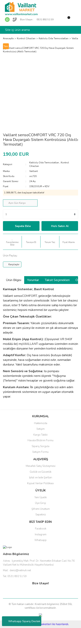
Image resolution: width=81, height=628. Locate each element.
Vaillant (33, 171)
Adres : (39, 563)
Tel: (15, 576)
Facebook (40, 528)
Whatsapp (40, 540)
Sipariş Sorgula (40, 446)
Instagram (40, 534)
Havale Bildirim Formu (40, 440)
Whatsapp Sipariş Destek (24, 621)
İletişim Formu (40, 452)
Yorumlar (33, 280)
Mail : (17, 570)
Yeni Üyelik (40, 497)
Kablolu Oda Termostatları (44, 162)
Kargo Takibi (40, 435)
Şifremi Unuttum (40, 509)
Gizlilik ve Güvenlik (40, 472)
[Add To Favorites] (12, 242)
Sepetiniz (40, 514)
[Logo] (21, 8)
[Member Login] (59, 19)
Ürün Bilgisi (13, 280)
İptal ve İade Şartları (40, 477)
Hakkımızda (40, 423)
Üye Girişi (40, 503)
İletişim (41, 429)
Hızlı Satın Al (60, 226)
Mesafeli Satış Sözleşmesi (40, 466)
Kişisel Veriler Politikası (40, 483)
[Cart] (67, 19)
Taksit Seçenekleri (57, 280)
